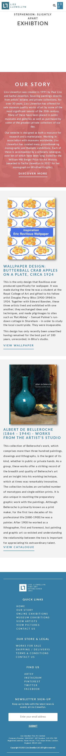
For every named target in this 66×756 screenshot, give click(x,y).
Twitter (31, 685)
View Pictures (28, 625)
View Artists (26, 621)
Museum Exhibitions (33, 618)
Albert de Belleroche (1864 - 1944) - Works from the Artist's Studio (32, 434)
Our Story (24, 610)
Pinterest (32, 682)
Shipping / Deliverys (33, 650)
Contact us (25, 629)
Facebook (32, 689)
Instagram (33, 678)
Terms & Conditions (32, 653)
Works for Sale (28, 646)
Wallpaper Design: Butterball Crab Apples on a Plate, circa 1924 (30, 270)
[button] (54, 6)
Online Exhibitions (32, 614)
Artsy (29, 674)
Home (20, 606)
